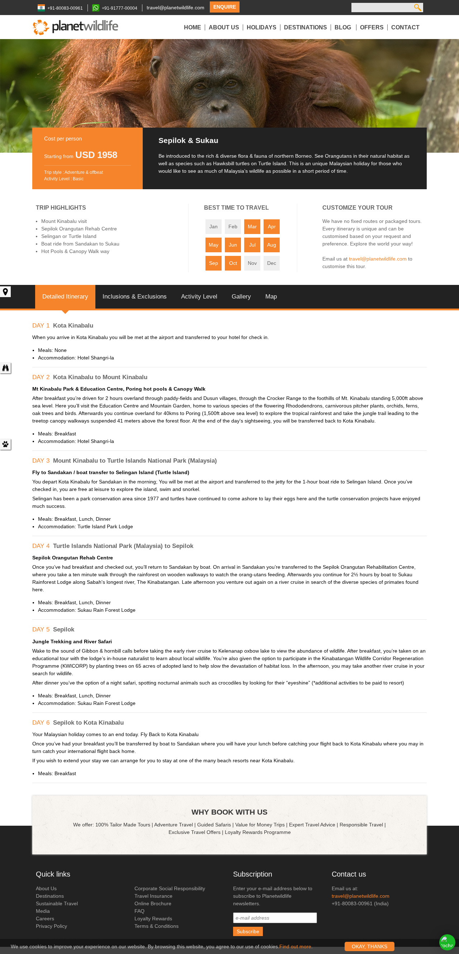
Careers (45, 918)
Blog (343, 27)
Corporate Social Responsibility (169, 888)
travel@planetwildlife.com (175, 7)
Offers (372, 27)
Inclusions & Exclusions (135, 296)
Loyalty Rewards (153, 918)
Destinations (305, 27)
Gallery (241, 296)
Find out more (295, 946)
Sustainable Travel (57, 903)
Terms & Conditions (156, 926)
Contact (405, 27)
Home (192, 27)
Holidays (261, 27)
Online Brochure (152, 903)
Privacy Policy (51, 926)
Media (43, 911)
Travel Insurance (153, 896)
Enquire (224, 7)
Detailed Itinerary (65, 296)
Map (271, 296)
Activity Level (199, 296)
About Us (224, 27)
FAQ (139, 911)
